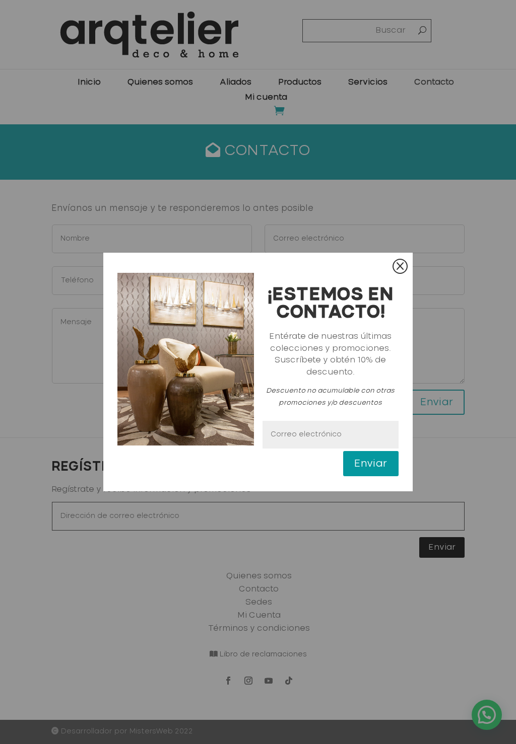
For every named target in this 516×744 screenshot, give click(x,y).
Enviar (371, 464)
